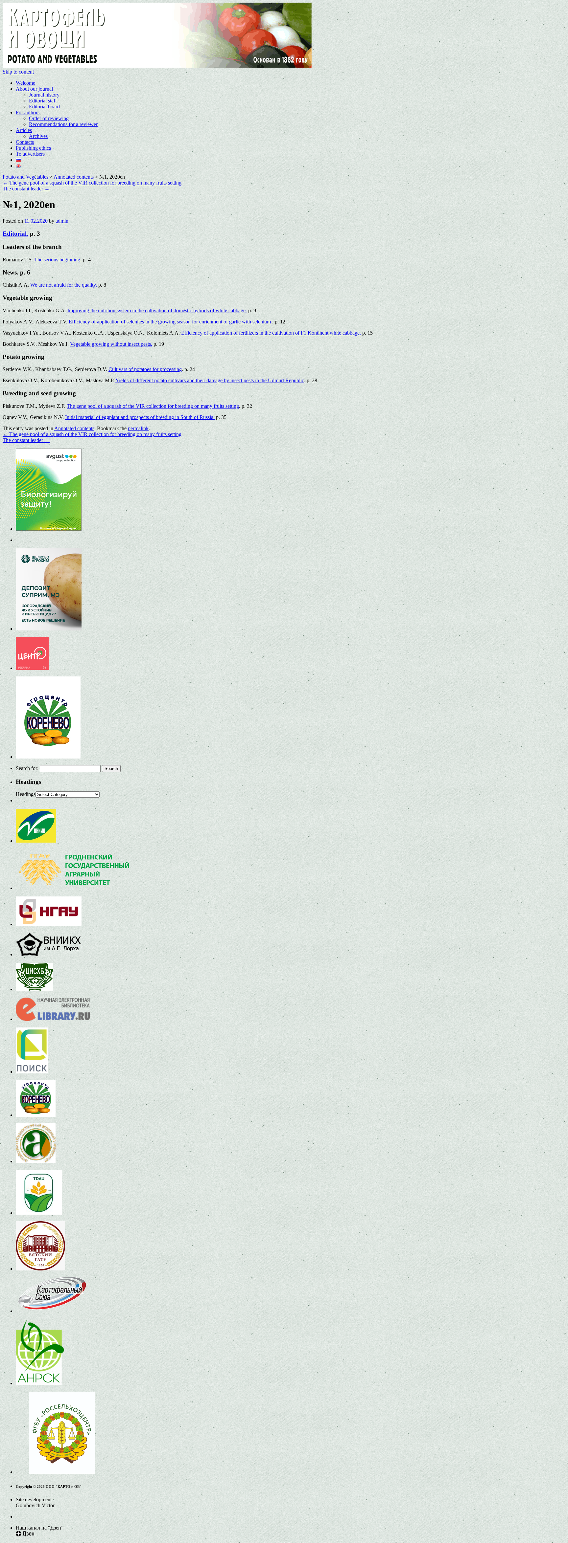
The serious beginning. (58, 259)
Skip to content (18, 72)
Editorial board (44, 106)
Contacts (25, 142)
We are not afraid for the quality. (63, 285)
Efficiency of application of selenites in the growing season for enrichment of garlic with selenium (170, 321)
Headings (26, 794)
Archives (38, 136)
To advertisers (30, 154)
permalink (138, 428)
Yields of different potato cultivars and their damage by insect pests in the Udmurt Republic (209, 380)
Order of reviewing (49, 118)
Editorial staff (43, 100)
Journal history (44, 95)
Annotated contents (74, 428)
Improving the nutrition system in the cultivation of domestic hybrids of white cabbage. (157, 310)
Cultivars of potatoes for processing (145, 369)
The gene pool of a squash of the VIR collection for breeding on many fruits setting (92, 183)
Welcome (25, 83)
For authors (27, 112)
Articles (24, 130)
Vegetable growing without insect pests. (111, 344)
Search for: (27, 768)
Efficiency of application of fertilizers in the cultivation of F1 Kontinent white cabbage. (271, 333)
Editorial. (15, 233)
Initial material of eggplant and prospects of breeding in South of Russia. (140, 417)
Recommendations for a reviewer (63, 124)
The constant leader (26, 188)
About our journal (34, 89)
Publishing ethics (33, 148)
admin (62, 221)
